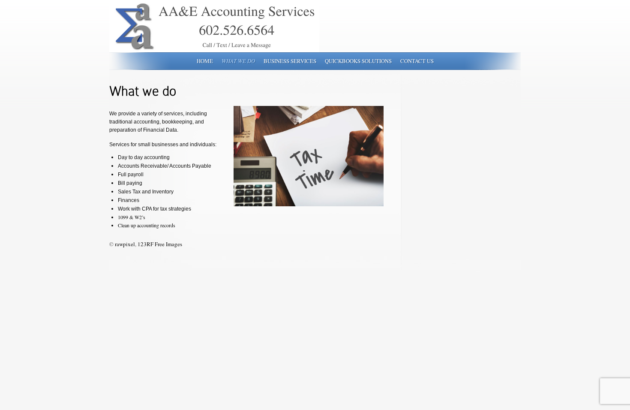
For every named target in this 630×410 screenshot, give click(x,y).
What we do (238, 61)
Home (205, 61)
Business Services (290, 61)
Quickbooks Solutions (358, 61)
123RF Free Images (160, 244)
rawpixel (125, 244)
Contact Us (417, 61)
